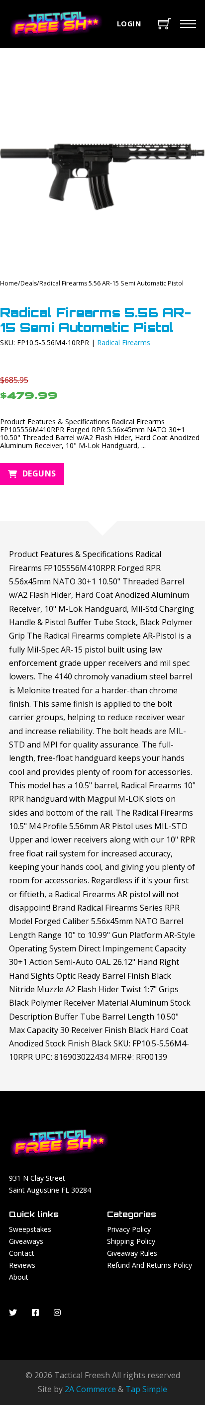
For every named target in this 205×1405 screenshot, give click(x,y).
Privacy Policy (129, 1229)
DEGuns (39, 473)
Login (129, 23)
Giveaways (26, 1241)
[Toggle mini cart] (164, 23)
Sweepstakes (30, 1229)
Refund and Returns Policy (149, 1265)
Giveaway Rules (132, 1253)
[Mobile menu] (188, 24)
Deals (28, 283)
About (18, 1277)
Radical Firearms (123, 342)
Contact (21, 1253)
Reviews (22, 1265)
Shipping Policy (131, 1241)
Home (9, 283)
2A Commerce (90, 1389)
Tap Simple (146, 1389)
